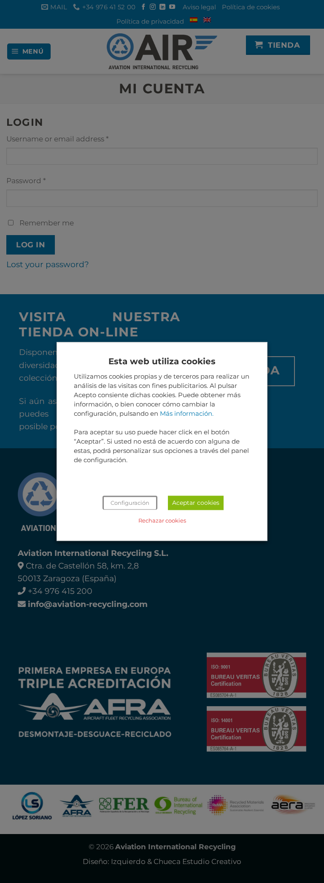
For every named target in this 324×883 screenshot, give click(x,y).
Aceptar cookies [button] (195, 503)
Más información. (186, 413)
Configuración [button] (130, 503)
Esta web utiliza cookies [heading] (162, 361)
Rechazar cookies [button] (162, 520)
